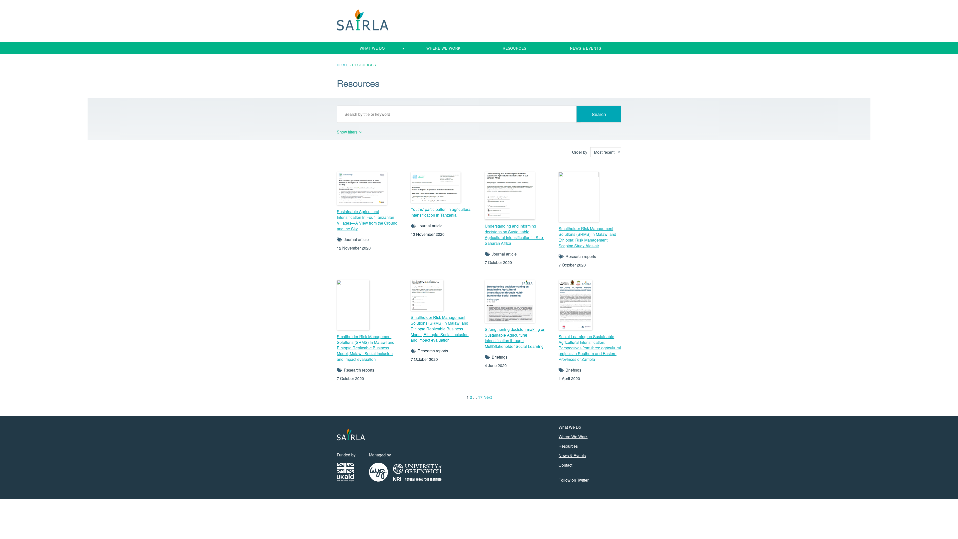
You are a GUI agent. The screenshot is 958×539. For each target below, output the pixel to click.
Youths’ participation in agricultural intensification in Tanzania (441, 212)
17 (480, 397)
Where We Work (443, 48)
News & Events (585, 48)
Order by (579, 152)
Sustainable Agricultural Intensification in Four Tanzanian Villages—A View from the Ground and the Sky (367, 220)
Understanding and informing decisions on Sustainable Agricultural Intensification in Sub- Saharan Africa (514, 234)
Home (342, 64)
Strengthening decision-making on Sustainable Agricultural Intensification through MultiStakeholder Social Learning (515, 337)
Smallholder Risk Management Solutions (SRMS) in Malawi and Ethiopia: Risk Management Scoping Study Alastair (587, 237)
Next (487, 397)
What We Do (372, 48)
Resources (515, 48)
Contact (565, 465)
